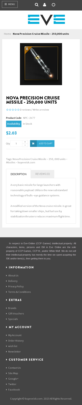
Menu (11, 4)
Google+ (13, 378)
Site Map (13, 373)
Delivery (12, 281)
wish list (12, 346)
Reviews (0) (42, 174)
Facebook (14, 389)
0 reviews (25, 109)
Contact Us (14, 367)
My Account (14, 335)
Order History (16, 340)
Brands (12, 308)
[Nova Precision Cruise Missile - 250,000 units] (41, 63)
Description (18, 174)
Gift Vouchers (16, 313)
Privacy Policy (16, 286)
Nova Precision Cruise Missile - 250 (33, 159)
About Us (13, 275)
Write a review (41, 109)
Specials (13, 319)
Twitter (12, 384)
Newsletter (14, 351)
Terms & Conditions (19, 291)
